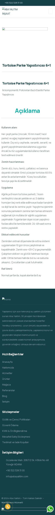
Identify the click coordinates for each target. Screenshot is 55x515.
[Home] (6, 299)
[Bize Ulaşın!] (50, 509)
